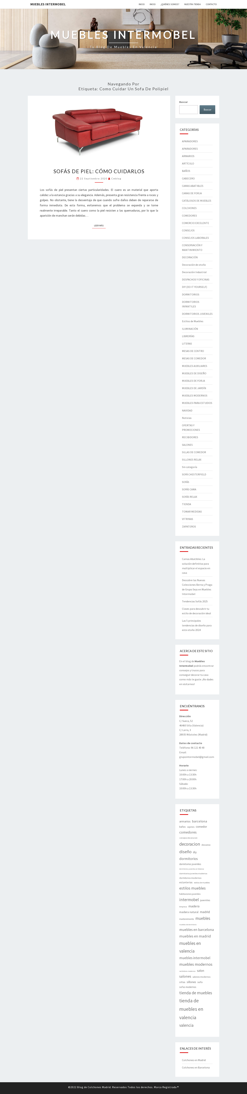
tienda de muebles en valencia (191, 1009)
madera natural (188, 912)
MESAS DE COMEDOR (194, 358)
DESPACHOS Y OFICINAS (195, 279)
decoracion (189, 844)
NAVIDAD (187, 410)
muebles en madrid (195, 936)
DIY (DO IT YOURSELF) (194, 287)
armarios (185, 821)
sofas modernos (187, 987)
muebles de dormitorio (187, 924)
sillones (191, 982)
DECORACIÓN (190, 257)
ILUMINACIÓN (190, 328)
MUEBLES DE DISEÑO (194, 373)
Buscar (183, 102)
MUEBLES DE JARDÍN (194, 388)
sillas (182, 982)
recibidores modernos (187, 971)
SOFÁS (185, 482)
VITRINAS (187, 519)
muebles (202, 918)
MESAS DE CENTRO (193, 351)
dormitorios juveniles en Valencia (191, 869)
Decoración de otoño (194, 264)
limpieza (183, 906)
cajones (190, 826)
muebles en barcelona (196, 929)
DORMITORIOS (190, 294)
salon (200, 971)
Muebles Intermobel (48, 4)
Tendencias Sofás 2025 (195, 601)
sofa (199, 982)
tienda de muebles (195, 992)
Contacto (211, 4)
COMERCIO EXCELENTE (195, 223)
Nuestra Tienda (192, 4)
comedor (201, 826)
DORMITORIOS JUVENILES (197, 313)
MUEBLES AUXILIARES (194, 366)
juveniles (205, 900)
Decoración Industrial (194, 272)
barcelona (199, 821)
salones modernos (201, 976)
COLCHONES (189, 208)
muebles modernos (195, 964)
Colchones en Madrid (194, 1060)
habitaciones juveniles (189, 893)
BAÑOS (186, 171)
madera (193, 906)
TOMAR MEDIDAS (192, 511)
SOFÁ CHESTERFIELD (194, 474)
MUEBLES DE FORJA (193, 380)
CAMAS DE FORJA (192, 193)
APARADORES (190, 141)
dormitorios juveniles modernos (193, 873)
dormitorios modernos (190, 877)
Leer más (100, 225)
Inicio (142, 4)
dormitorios (188, 858)
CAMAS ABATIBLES (192, 185)
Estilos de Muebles (192, 321)
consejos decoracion (188, 838)
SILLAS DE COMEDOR (194, 452)
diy (195, 852)
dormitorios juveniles (190, 864)
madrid (205, 912)
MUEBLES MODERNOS (194, 395)
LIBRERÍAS (188, 336)
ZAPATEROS (189, 526)
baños (182, 826)
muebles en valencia (190, 947)
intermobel (189, 899)
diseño (185, 851)
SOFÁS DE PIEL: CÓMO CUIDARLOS (99, 171)
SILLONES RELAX (191, 459)
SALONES (187, 444)
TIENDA (186, 504)
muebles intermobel (194, 958)
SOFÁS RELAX (189, 496)
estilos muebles (192, 888)
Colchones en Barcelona (196, 1067)
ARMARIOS (188, 156)
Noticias (187, 418)
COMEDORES (189, 215)
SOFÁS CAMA (189, 489)
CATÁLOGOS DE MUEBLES (196, 200)
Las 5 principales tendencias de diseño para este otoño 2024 (197, 625)
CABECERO (188, 178)
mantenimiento (186, 918)
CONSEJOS (188, 230)
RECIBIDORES (190, 437)
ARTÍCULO (188, 163)
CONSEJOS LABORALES (195, 237)
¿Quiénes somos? (170, 4)
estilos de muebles (202, 882)
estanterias (186, 882)
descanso (206, 844)
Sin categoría (189, 467)
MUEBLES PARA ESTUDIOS (197, 403)
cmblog (116, 178)
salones (185, 976)
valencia (186, 1025)
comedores (188, 832)
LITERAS (187, 343)
